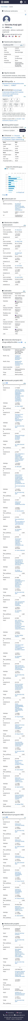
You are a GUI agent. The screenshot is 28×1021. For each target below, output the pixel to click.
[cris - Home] (5, 2)
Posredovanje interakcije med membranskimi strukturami (19, 744)
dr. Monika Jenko (19, 511)
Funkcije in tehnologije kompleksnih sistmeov (18, 891)
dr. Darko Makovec (20, 550)
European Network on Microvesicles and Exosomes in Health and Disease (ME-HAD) (20, 974)
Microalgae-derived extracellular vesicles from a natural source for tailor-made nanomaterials (20, 953)
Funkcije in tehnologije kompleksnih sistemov (18, 874)
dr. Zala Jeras (18, 230)
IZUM (7, 1017)
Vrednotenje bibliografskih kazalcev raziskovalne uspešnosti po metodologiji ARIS (12, 94)
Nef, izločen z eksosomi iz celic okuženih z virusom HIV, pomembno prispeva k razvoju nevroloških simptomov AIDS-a (20, 624)
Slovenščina (10, 1012)
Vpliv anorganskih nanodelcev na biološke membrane (20, 603)
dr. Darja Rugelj (19, 716)
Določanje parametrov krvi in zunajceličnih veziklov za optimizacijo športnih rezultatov (20, 583)
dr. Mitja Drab (19, 241)
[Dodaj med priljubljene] (25, 14)
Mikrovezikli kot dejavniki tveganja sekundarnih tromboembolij (20, 667)
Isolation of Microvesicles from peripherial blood (20, 994)
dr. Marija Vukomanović (18, 570)
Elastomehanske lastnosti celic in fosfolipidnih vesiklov (19, 797)
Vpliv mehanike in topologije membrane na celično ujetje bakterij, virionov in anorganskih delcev (19, 457)
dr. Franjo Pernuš (19, 881)
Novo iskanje (4, 6)
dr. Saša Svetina (19, 787)
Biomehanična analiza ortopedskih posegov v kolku (19, 762)
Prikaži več (21, 192)
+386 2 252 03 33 (9, 1015)
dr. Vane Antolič (19, 769)
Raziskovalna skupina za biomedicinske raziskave (19, 363)
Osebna (6, 85)
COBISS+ (13, 85)
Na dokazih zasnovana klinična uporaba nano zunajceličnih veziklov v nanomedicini (20, 207)
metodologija (17, 90)
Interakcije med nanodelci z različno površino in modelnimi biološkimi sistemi (20, 647)
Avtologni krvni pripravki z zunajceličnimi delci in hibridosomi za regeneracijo (19, 417)
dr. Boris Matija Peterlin (19, 636)
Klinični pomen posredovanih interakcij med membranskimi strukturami (19, 687)
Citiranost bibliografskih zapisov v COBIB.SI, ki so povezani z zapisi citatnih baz (12, 137)
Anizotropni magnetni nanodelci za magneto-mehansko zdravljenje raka (19, 542)
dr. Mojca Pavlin (19, 734)
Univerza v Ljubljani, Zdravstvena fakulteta (18, 357)
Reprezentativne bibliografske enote (13, 83)
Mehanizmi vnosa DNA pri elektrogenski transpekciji (19, 726)
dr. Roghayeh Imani (18, 253)
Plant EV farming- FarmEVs (19, 933)
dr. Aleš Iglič (18, 466)
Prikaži (22, 130)
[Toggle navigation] (25, 2)
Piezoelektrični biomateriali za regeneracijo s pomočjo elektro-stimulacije (19, 562)
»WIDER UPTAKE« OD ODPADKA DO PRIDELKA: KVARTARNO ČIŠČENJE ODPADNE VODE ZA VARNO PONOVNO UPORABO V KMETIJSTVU (19, 395)
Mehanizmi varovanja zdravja (20, 824)
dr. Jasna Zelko (19, 277)
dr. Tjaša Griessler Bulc (19, 445)
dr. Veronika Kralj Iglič (19, 426)
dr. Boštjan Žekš (19, 804)
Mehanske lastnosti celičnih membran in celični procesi (19, 779)
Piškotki (8, 1019)
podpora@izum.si (20, 1015)
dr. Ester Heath (19, 406)
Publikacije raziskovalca (11, 11)
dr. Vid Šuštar (18, 265)
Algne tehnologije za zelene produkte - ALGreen (19, 437)
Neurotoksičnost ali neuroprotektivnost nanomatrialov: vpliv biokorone (20, 521)
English (20, 1012)
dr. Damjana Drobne (18, 530)
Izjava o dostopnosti (16, 1019)
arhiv (15, 120)
